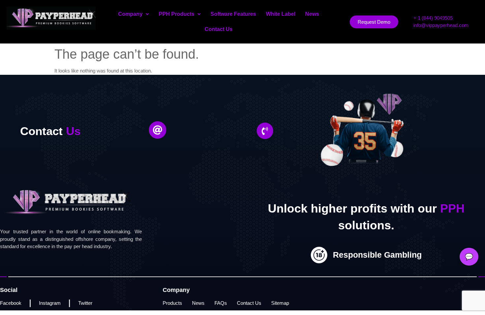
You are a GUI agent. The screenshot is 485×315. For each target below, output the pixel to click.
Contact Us (219, 29)
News (312, 14)
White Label (280, 14)
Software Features (233, 14)
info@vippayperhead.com (441, 25)
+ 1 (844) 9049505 (433, 18)
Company (130, 14)
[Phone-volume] (265, 131)
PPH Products (176, 14)
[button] (133, 14)
